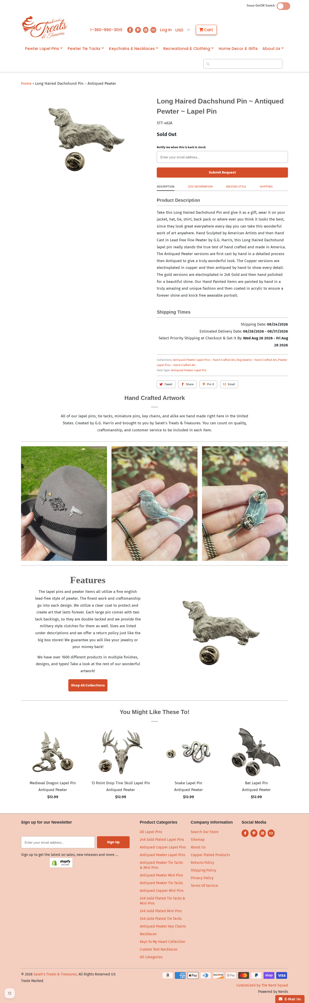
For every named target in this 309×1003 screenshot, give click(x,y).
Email (231, 384)
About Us (271, 48)
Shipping (266, 186)
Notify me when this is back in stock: (181, 147)
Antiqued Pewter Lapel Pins (162, 855)
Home (26, 83)
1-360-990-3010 (106, 29)
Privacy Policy (202, 878)
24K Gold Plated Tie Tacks (161, 918)
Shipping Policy (203, 870)
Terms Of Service (204, 885)
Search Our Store (205, 832)
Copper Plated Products (210, 855)
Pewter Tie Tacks (84, 48)
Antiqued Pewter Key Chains (163, 926)
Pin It (210, 384)
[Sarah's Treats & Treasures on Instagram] (145, 30)
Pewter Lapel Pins (42, 48)
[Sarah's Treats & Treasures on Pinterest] (138, 30)
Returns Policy (202, 862)
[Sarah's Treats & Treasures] (45, 27)
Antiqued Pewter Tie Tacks (161, 883)
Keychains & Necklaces (132, 48)
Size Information (200, 186)
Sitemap (198, 839)
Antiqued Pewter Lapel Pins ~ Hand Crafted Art (204, 360)
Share (190, 384)
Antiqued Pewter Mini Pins (161, 875)
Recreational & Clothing (186, 48)
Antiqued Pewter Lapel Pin (189, 370)
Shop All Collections (88, 685)
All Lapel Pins (151, 832)
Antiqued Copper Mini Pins (161, 890)
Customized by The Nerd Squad (262, 985)
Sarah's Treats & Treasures (55, 974)
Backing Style (236, 186)
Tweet (168, 384)
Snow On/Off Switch (262, 5)
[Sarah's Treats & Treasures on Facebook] (130, 30)
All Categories (151, 957)
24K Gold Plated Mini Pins (161, 911)
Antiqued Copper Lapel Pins (163, 847)
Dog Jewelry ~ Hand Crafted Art (256, 360)
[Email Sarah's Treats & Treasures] (153, 30)
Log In (166, 29)
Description (165, 186)
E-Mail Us (291, 999)
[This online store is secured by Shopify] (61, 866)
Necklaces (148, 934)
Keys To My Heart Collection (162, 942)
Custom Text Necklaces (158, 949)
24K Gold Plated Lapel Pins (162, 839)
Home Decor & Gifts (238, 48)
